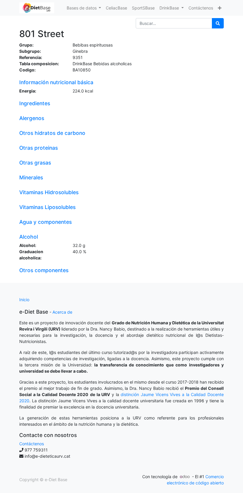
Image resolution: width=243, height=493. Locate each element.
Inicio (24, 299)
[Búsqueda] (218, 23)
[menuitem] (116, 7)
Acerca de (62, 312)
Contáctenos (31, 443)
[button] (219, 7)
